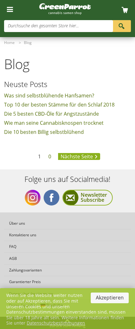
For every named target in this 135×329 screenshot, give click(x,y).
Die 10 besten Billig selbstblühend (44, 131)
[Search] (121, 25)
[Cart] (127, 10)
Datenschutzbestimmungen (56, 323)
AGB (13, 258)
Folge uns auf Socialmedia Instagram (32, 198)
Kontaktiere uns (22, 235)
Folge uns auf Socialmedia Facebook (51, 198)
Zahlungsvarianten (25, 270)
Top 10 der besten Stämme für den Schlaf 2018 (59, 104)
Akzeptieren (110, 297)
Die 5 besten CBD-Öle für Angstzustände (51, 113)
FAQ (12, 246)
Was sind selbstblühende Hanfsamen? (49, 95)
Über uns (17, 223)
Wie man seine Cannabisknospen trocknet (54, 122)
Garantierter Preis (25, 281)
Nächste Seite (77, 156)
